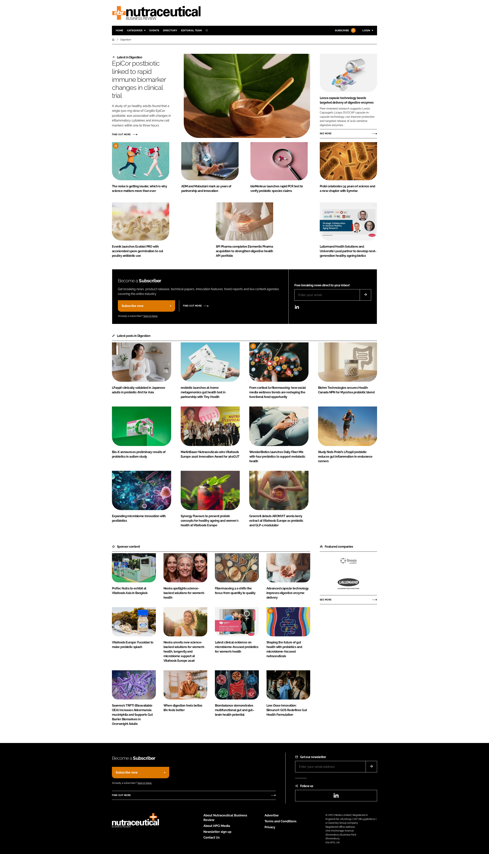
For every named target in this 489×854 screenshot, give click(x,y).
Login (366, 30)
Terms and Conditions (280, 821)
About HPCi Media (216, 826)
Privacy (270, 827)
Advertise (272, 815)
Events (154, 30)
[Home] (113, 39)
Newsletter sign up (217, 832)
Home (119, 30)
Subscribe (342, 30)
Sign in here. (150, 316)
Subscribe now (132, 306)
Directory (170, 30)
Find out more (121, 134)
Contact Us (211, 837)
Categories (134, 30)
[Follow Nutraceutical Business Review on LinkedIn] (296, 308)
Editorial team (191, 30)
